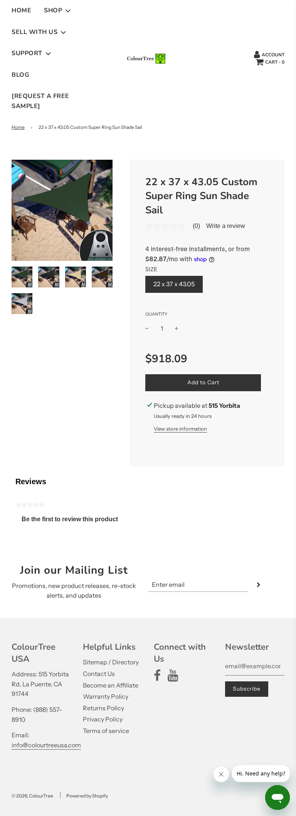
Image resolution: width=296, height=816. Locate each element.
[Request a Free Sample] (40, 101)
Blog (20, 75)
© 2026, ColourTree (32, 796)
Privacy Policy (103, 719)
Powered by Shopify (87, 796)
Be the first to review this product (73, 521)
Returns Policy (103, 708)
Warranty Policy (105, 696)
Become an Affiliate (110, 685)
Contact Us (99, 673)
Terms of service (106, 731)
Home (21, 10)
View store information (180, 429)
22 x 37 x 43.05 (174, 284)
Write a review (225, 226)
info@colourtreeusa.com (46, 745)
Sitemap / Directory (111, 662)
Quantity (156, 314)
